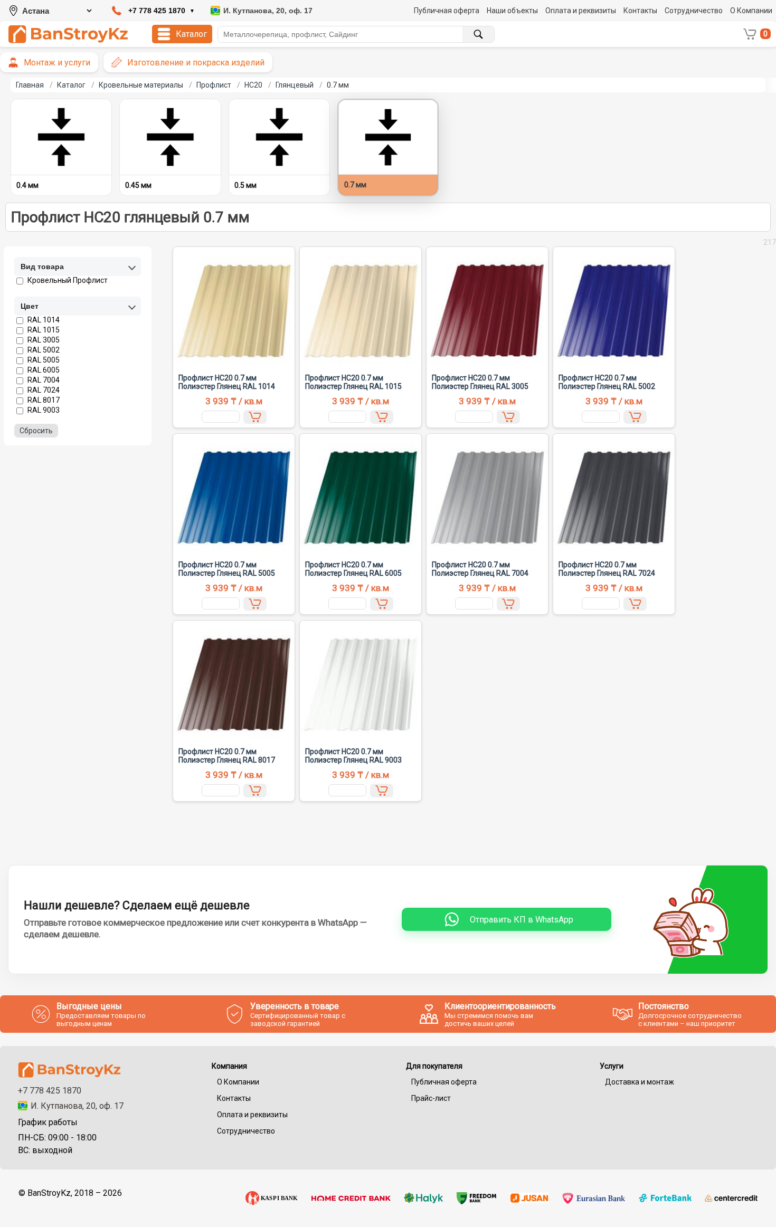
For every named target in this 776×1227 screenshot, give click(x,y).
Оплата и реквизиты (580, 10)
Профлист (213, 85)
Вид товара (42, 266)
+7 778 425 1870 (49, 1091)
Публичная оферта (446, 10)
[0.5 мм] (279, 137)
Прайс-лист (431, 1098)
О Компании (751, 10)
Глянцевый (295, 85)
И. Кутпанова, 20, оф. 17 (77, 1106)
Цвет (30, 306)
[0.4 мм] (61, 137)
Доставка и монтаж (639, 1082)
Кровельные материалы (141, 85)
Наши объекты (512, 10)
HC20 (253, 85)
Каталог (71, 85)
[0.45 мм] (170, 137)
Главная (30, 85)
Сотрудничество (694, 10)
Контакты (640, 10)
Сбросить (36, 430)
